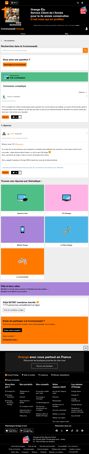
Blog (66, 34)
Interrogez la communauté (15, 64)
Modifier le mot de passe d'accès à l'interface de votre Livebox (24, 289)
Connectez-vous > (10, 339)
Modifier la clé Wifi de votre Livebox (14, 292)
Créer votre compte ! (12, 330)
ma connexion (9, 41)
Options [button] (82, 92)
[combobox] (42, 50)
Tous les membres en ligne (14, 310)
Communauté (12, 28)
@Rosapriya (19, 144)
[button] (86, 96)
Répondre (5, 117)
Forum (23, 34)
